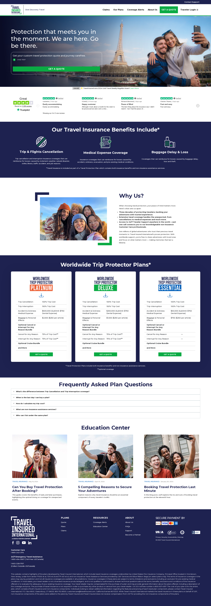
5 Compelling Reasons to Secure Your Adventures (105, 489)
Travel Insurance (20, 481)
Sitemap (180, 537)
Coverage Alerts (100, 522)
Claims (63, 531)
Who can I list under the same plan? (32, 415)
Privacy (158, 537)
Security (164, 537)
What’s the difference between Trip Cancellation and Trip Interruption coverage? (53, 391)
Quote (63, 522)
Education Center (100, 526)
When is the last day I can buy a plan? (33, 397)
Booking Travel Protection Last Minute (169, 489)
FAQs (127, 526)
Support (128, 531)
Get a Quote (169, 10)
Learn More (134, 88)
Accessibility (172, 537)
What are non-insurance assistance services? (36, 409)
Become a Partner (133, 535)
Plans (63, 526)
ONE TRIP (21, 60)
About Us (129, 522)
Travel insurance (86, 481)
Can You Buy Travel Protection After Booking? (37, 489)
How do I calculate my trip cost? (30, 403)
